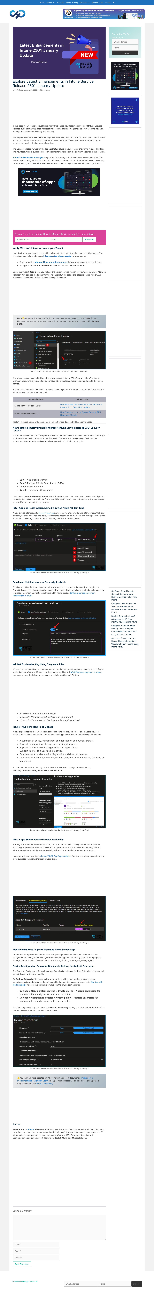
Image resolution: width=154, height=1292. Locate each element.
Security (60, 2)
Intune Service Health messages (28, 157)
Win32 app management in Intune (86, 672)
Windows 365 (97, 2)
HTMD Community (44, 1083)
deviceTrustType (46, 513)
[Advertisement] (59, 108)
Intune (49, 2)
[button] (113, 2)
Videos (107, 2)
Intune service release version (57, 256)
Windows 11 (84, 2)
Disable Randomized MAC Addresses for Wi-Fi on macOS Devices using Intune (124, 619)
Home (42, 2)
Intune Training (72, 2)
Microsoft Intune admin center (51, 262)
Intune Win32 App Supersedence (56, 856)
